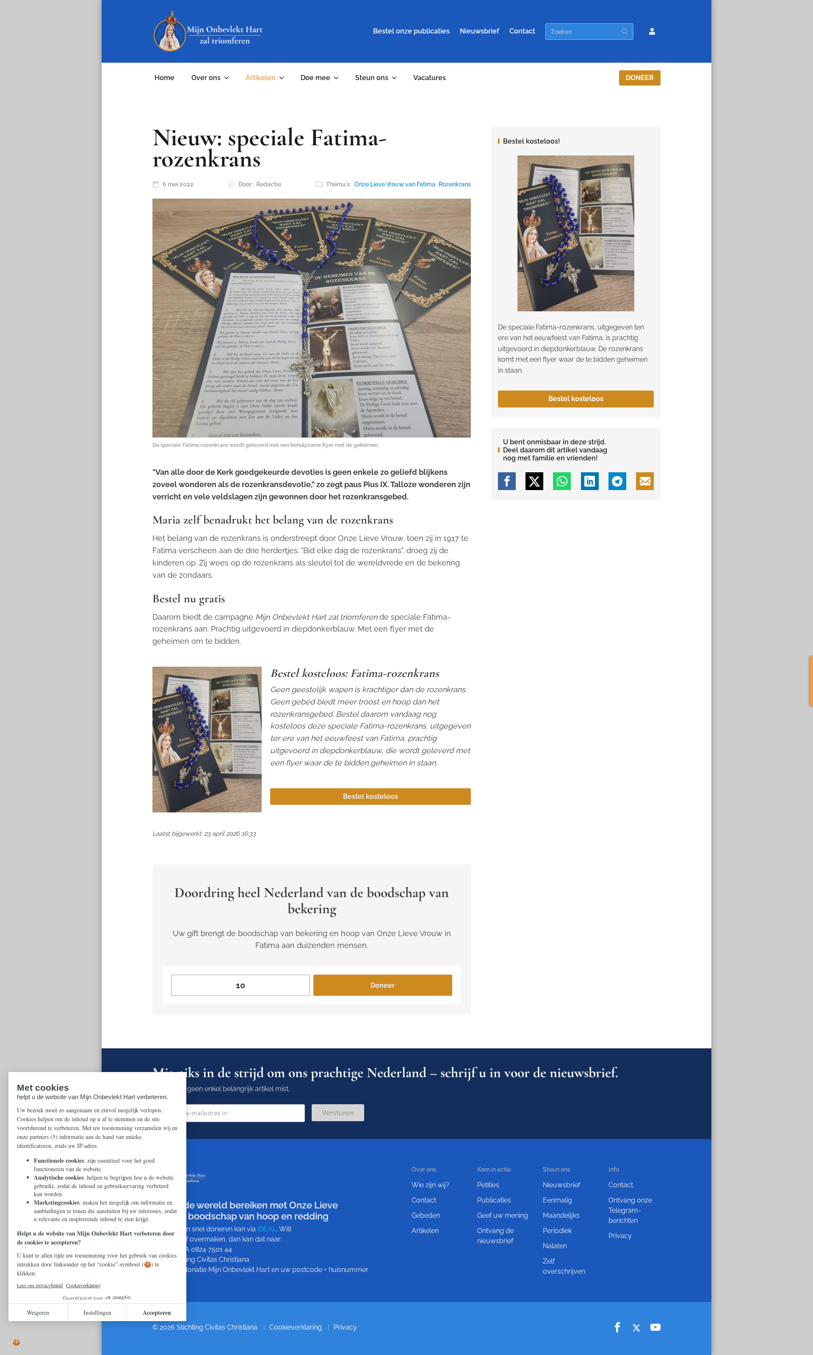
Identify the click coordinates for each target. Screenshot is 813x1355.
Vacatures (429, 78)
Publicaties (494, 1200)
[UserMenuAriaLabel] (652, 31)
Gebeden (426, 1215)
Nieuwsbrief (479, 31)
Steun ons (371, 78)
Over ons (206, 78)
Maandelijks (561, 1215)
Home (164, 78)
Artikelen (261, 78)
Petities (488, 1185)
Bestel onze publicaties (411, 31)
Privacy (620, 1236)
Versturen (338, 1113)
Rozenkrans (455, 184)
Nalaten (555, 1246)
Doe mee (315, 78)
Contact (522, 31)
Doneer (640, 78)
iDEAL (267, 1229)
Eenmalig (557, 1200)
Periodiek (557, 1231)
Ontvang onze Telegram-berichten (630, 1210)
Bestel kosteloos (370, 796)
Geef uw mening (502, 1215)
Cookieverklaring (295, 1327)
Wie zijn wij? (430, 1185)
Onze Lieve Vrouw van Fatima (394, 184)
